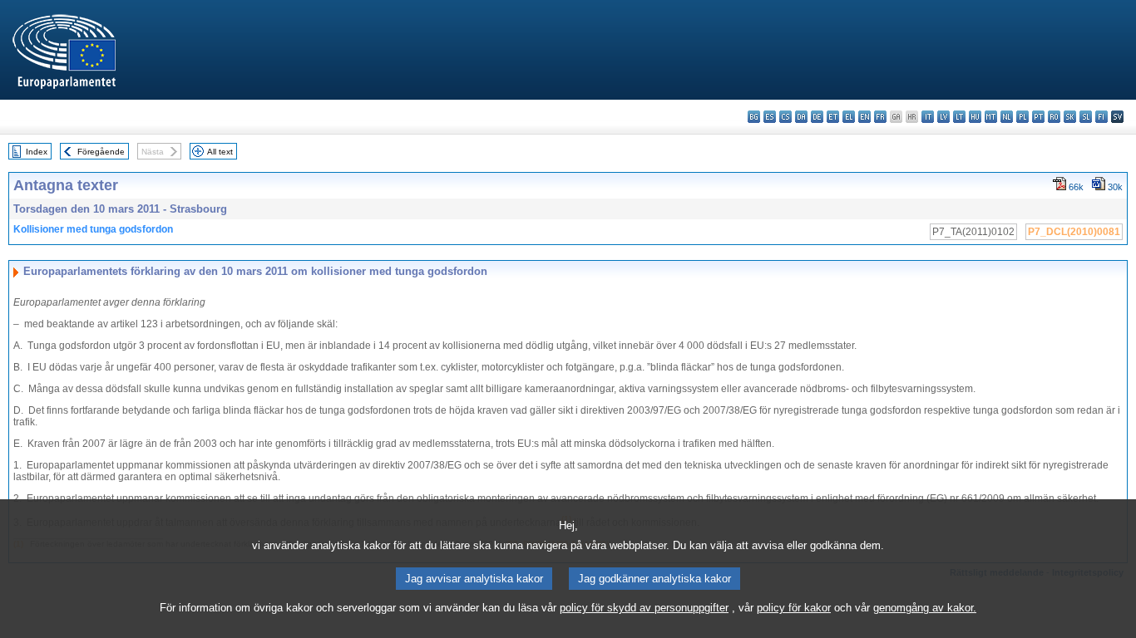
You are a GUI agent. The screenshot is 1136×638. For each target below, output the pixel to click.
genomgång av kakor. (924, 607)
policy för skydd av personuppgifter (644, 607)
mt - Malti (991, 116)
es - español (769, 116)
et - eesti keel (833, 116)
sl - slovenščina (1085, 116)
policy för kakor (794, 607)
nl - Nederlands (1006, 116)
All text (220, 151)
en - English (864, 116)
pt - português (1038, 116)
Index (36, 151)
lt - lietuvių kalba (959, 116)
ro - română (1054, 116)
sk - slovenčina (1070, 116)
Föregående (101, 151)
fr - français (880, 116)
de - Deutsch (817, 116)
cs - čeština (785, 116)
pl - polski (1022, 116)
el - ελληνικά (848, 116)
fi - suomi (1101, 116)
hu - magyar (975, 116)
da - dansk (801, 116)
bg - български (754, 116)
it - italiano (927, 116)
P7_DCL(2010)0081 (1074, 232)
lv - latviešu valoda (943, 116)
